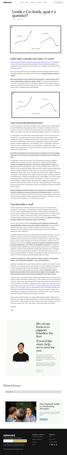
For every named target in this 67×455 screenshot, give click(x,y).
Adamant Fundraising (36, 439)
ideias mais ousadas (16, 68)
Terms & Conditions (53, 442)
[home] (9, 2)
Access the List (43, 419)
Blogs (26, 2)
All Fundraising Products (37, 436)
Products (39, 2)
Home (21, 2)
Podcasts (32, 2)
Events (45, 2)
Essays (33, 444)
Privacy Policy (52, 439)
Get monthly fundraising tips (20, 440)
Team (50, 436)
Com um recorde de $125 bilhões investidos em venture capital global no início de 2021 (30, 62)
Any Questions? (59, 2)
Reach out (39, 370)
